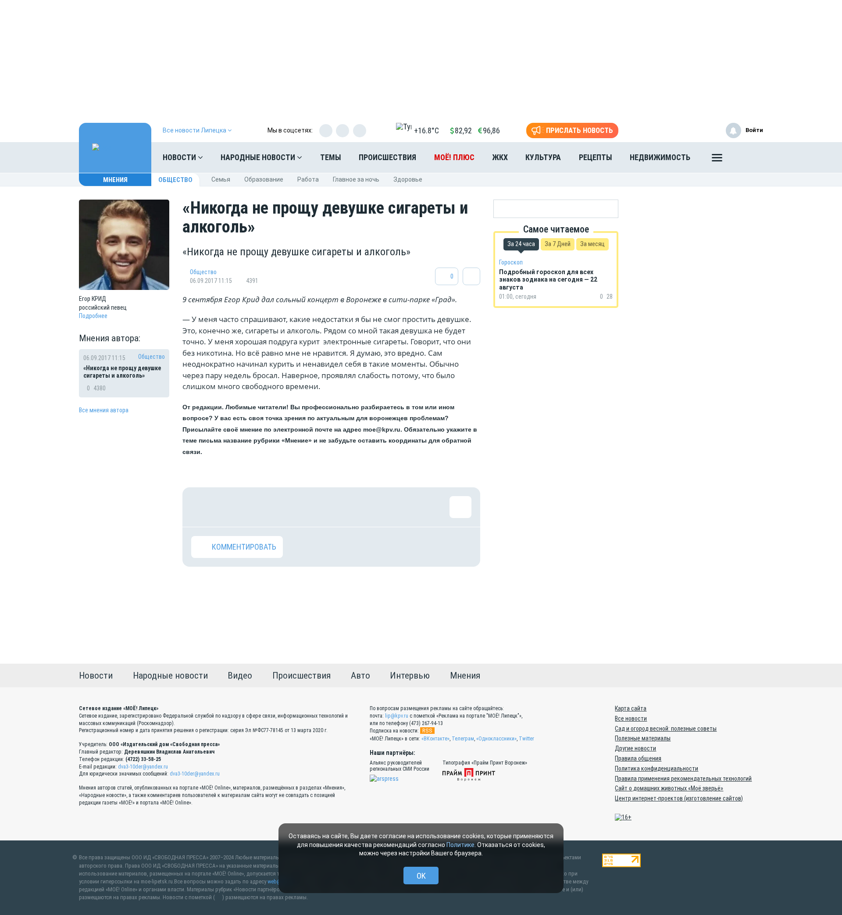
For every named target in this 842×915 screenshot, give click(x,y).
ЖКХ (500, 157)
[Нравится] (202, 507)
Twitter (526, 739)
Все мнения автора (103, 410)
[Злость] (345, 507)
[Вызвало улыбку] (231, 507)
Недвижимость (660, 157)
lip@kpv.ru (396, 716)
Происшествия (387, 157)
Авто (360, 675)
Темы (330, 157)
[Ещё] (717, 160)
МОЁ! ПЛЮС (454, 157)
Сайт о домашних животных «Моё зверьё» (669, 788)
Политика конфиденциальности (656, 768)
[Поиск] (747, 157)
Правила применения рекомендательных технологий (683, 778)
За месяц (592, 243)
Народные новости (259, 157)
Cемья (220, 179)
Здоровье (407, 179)
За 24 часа (521, 243)
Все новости (631, 718)
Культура (543, 157)
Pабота (308, 179)
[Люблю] (259, 507)
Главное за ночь (356, 179)
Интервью (410, 675)
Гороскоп (511, 262)
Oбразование (263, 179)
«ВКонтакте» (435, 739)
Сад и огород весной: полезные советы (666, 728)
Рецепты (595, 157)
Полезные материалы (643, 738)
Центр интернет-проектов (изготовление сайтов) (679, 798)
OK (421, 876)
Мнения (115, 180)
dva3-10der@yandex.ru (143, 767)
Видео (240, 675)
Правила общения (638, 758)
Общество (175, 180)
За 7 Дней (558, 243)
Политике (460, 844)
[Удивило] (288, 507)
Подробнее (93, 315)
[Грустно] (316, 507)
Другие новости (635, 748)
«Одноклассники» (496, 739)
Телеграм (463, 739)
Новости (180, 157)
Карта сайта (630, 708)
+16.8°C (426, 130)
